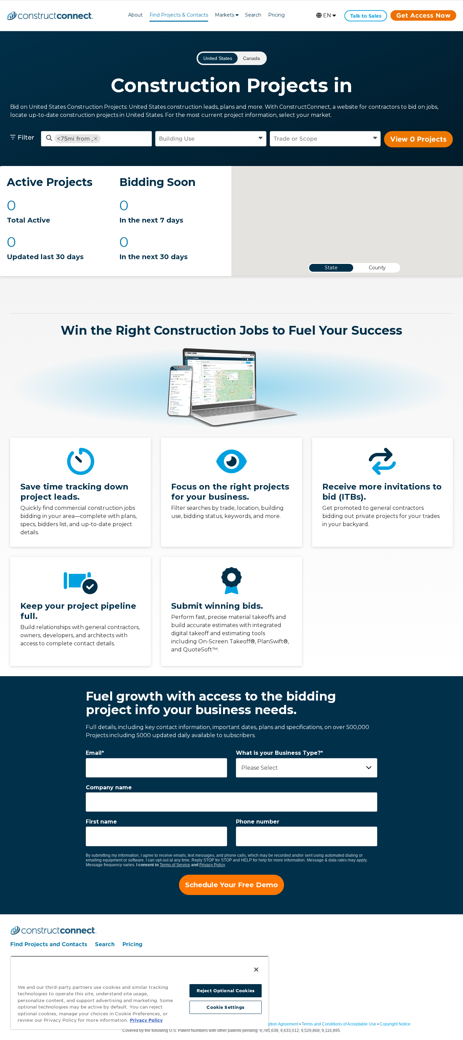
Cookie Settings (225, 1007)
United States (217, 58)
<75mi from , (75, 139)
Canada (251, 58)
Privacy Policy (212, 864)
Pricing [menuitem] (132, 944)
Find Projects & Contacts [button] (178, 15)
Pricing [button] (276, 15)
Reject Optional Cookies (226, 990)
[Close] (256, 969)
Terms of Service (175, 864)
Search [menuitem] (105, 944)
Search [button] (253, 15)
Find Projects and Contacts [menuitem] (48, 944)
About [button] (135, 15)
